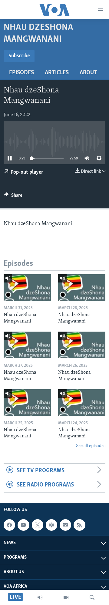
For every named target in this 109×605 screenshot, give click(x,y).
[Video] (66, 597)
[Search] (92, 597)
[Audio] (40, 597)
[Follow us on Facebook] (9, 525)
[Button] (13, 196)
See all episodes (90, 446)
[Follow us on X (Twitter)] (37, 525)
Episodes (21, 73)
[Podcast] (51, 525)
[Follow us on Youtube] (23, 525)
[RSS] (79, 525)
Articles (57, 73)
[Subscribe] (65, 525)
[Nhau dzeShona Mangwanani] (27, 287)
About (88, 73)
